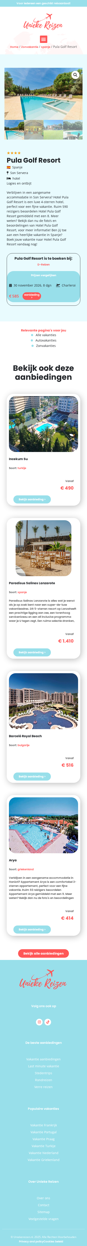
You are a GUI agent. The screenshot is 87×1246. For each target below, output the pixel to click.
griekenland (26, 869)
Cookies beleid (53, 1241)
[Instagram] (39, 1022)
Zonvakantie (29, 47)
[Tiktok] (47, 1022)
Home (14, 47)
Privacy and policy (31, 1241)
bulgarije (23, 745)
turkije (22, 468)
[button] (43, 39)
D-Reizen (43, 264)
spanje (45, 47)
